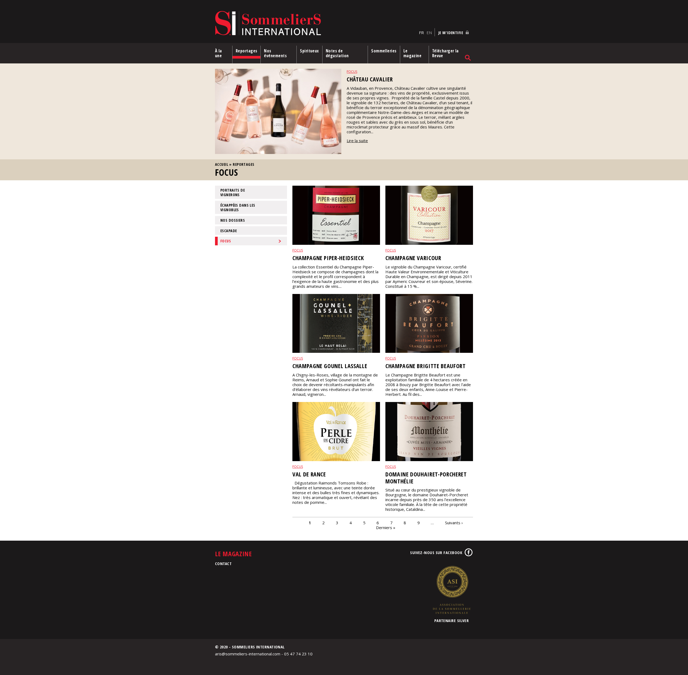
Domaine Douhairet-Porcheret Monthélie (426, 477)
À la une (218, 53)
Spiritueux (309, 51)
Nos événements (275, 53)
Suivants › (454, 522)
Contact (223, 563)
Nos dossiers (232, 220)
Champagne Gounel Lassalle (329, 366)
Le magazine (412, 53)
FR (421, 32)
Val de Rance (309, 474)
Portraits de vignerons (232, 192)
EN (429, 32)
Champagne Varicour (413, 258)
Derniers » (385, 527)
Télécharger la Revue (445, 53)
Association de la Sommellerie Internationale (451, 590)
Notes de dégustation (337, 53)
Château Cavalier (370, 79)
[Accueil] (315, 23)
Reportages (246, 51)
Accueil (221, 164)
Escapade (228, 230)
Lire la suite (357, 140)
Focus (352, 71)
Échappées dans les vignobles (237, 207)
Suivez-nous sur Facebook (436, 552)
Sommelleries (383, 51)
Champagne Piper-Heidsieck (328, 258)
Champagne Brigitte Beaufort (425, 366)
